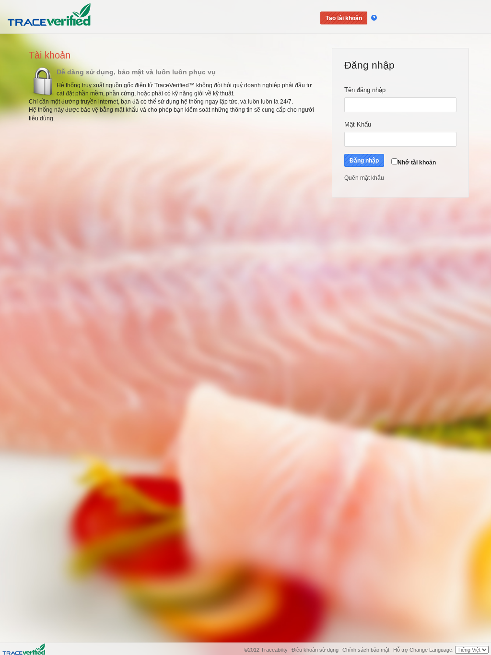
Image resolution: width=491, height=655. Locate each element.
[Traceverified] (24, 649)
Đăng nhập (364, 160)
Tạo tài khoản (344, 18)
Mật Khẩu (361, 124)
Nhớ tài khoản (416, 162)
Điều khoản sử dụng (316, 650)
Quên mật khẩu (364, 178)
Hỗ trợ (400, 650)
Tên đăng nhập (375, 90)
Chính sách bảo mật (365, 650)
